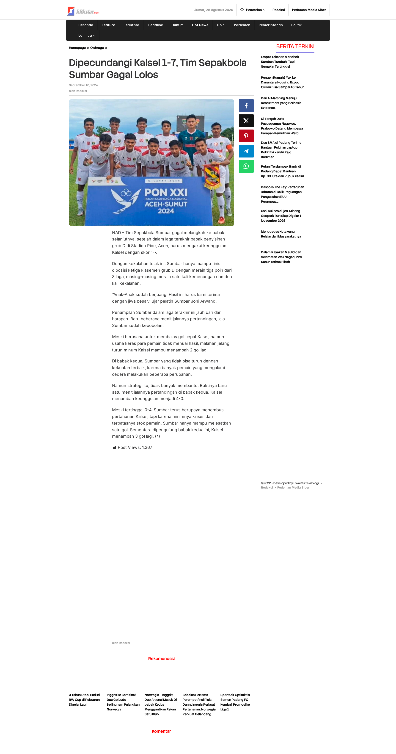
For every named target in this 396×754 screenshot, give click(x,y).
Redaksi (267, 487)
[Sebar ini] (246, 105)
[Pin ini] (246, 136)
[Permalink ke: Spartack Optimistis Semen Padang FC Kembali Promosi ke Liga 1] (237, 679)
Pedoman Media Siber (293, 487)
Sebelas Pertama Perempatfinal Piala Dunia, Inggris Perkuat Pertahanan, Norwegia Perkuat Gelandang (199, 704)
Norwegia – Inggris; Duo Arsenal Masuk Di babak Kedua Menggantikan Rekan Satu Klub (161, 704)
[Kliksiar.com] (83, 10)
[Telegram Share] (246, 151)
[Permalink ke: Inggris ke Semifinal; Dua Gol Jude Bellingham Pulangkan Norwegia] (123, 679)
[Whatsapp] (246, 166)
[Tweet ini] (246, 120)
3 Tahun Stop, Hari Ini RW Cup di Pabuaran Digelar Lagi (84, 700)
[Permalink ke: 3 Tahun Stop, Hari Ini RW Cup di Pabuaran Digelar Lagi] (85, 679)
